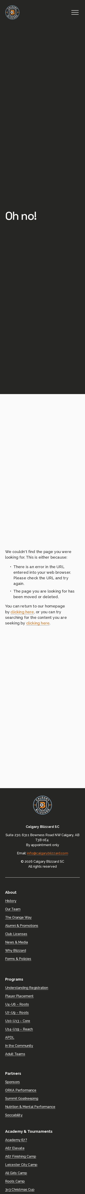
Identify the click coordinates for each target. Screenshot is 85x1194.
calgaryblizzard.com (52, 853)
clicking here (22, 612)
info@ (31, 853)
